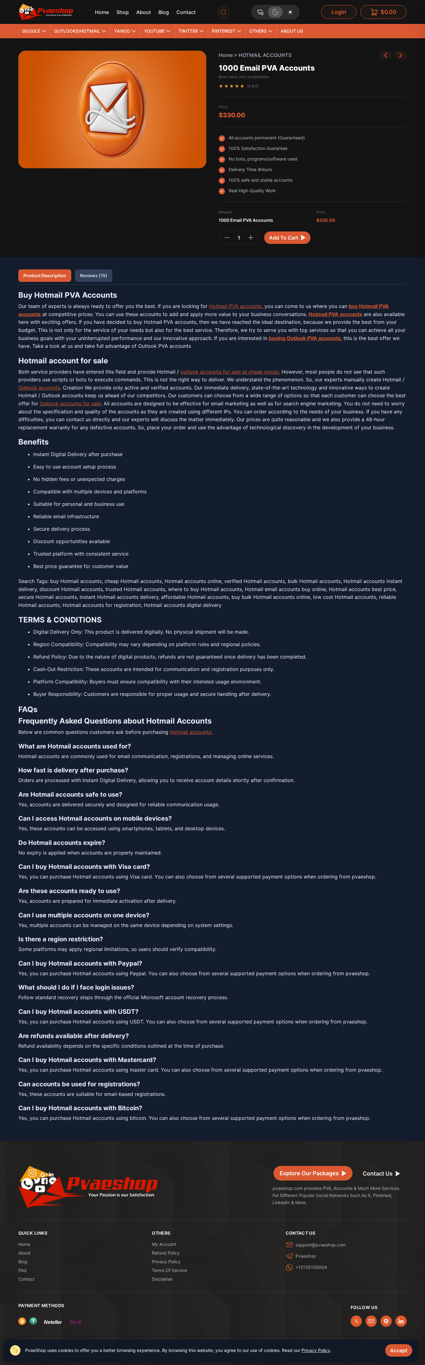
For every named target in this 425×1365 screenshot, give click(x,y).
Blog (163, 12)
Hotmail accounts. (191, 732)
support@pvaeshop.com (321, 1244)
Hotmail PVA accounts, (236, 306)
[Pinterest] (386, 1321)
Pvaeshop (306, 1256)
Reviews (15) (93, 275)
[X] (356, 1321)
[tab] (260, 12)
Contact (186, 12)
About (143, 12)
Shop (122, 12)
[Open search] (223, 12)
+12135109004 (311, 1267)
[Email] (371, 1321)
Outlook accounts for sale (70, 403)
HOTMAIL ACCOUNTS (265, 55)
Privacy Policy (166, 1261)
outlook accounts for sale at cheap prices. (230, 372)
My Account (164, 1244)
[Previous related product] (385, 55)
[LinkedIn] (401, 1321)
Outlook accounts (39, 387)
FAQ (22, 1270)
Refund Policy (166, 1253)
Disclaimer (162, 1279)
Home (102, 12)
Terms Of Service (169, 1270)
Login (338, 12)
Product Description (44, 275)
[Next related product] (400, 55)
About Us (292, 31)
